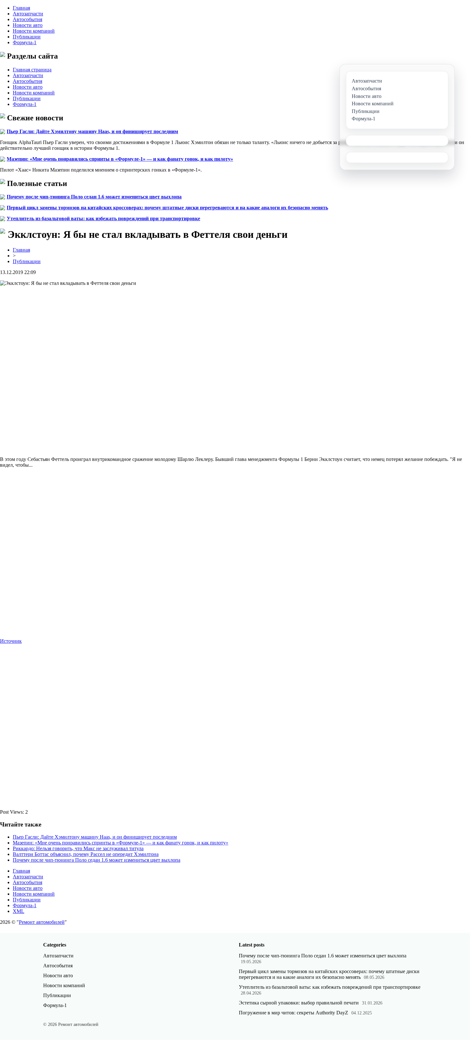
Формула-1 (24, 42)
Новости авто (28, 25)
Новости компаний (34, 31)
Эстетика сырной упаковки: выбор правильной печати (299, 1002)
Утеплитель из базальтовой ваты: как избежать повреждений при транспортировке (103, 218)
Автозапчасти (28, 13)
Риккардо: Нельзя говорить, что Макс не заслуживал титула (78, 848)
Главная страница (32, 69)
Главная (21, 8)
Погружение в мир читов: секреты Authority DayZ (293, 1012)
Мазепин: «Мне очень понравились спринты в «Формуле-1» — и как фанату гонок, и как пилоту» (120, 159)
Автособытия (27, 19)
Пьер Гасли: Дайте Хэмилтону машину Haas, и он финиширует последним (92, 131)
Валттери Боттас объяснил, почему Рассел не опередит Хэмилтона (86, 854)
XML (18, 911)
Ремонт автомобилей (42, 922)
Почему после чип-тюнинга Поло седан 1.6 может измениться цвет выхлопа (94, 196)
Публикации (27, 36)
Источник (11, 641)
